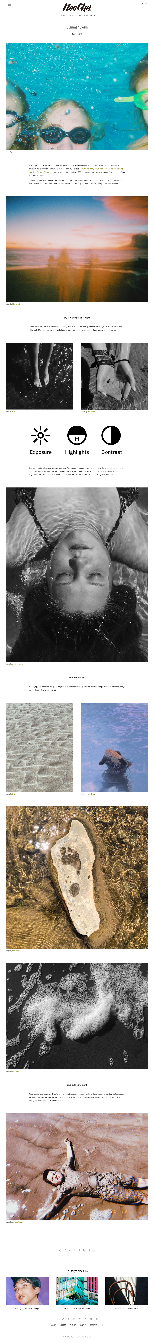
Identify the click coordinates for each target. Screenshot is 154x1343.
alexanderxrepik (17, 664)
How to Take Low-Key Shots (126, 1308)
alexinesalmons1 (17, 1222)
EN (142, 4)
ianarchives (91, 794)
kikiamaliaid (16, 304)
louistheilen (91, 412)
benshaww (15, 1071)
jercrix (14, 794)
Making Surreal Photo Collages (27, 1308)
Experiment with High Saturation (77, 1308)
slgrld (14, 152)
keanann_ (15, 411)
